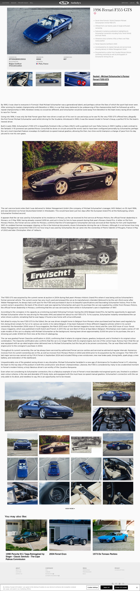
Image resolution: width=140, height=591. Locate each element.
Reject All (106, 587)
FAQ (46, 570)
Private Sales (23, 3)
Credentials (86, 570)
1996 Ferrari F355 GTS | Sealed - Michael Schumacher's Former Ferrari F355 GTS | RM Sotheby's (70, 2)
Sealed (13, 3)
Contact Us (19, 573)
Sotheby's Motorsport (51, 575)
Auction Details (101, 84)
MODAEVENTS (49, 573)
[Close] (137, 587)
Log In (132, 3)
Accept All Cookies (121, 587)
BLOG (84, 573)
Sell (31, 3)
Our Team (18, 571)
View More (69, 508)
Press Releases (87, 571)
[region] (70, 587)
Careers (47, 571)
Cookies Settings (119, 570)
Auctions (5, 3)
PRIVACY (117, 568)
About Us (18, 570)
